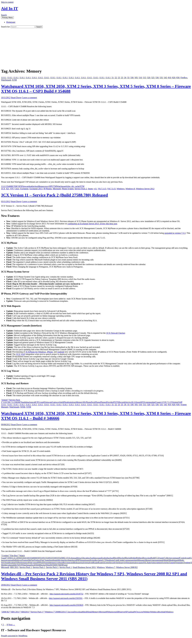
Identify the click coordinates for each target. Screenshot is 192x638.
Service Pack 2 (81, 189)
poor (35, 563)
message (155, 560)
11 (4, 402)
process (113, 612)
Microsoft (57, 189)
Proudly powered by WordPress (14, 636)
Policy (31, 563)
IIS (87, 612)
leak (30, 186)
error (5, 560)
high (61, 402)
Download (78, 612)
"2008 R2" (5, 612)
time (188, 563)
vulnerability (12, 565)
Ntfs (108, 612)
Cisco (16, 189)
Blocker (121, 558)
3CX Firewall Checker (115, 333)
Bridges (139, 558)
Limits (121, 560)
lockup (35, 186)
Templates (179, 563)
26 (125, 77)
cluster (161, 558)
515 (144, 77)
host (51, 560)
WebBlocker (41, 565)
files (84, 612)
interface (64, 560)
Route (95, 563)
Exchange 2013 (36, 189)
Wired (48, 565)
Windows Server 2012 (145, 189)
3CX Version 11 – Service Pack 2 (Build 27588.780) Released (54, 195)
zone (66, 565)
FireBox (184, 77)
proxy (55, 563)
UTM (54, 186)
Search (4, 15)
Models (172, 560)
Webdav (146, 612)
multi (177, 560)
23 (119, 77)
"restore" (4, 400)
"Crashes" (5, 555)
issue (83, 560)
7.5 (67, 612)
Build (153, 558)
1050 (9, 558)
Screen (106, 563)
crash (42, 402)
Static (149, 563)
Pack (93, 402)
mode (161, 560)
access (71, 612)
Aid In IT (9, 8)
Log (125, 560)
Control (183, 558)
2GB (27, 558)
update (152, 402)
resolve (83, 563)
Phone (97, 402)
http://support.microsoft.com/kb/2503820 (66, 605)
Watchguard (6, 80)
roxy (47, 186)
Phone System (68, 189)
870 (11, 189)
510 (140, 77)
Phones (103, 402)
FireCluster (45, 560)
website (162, 612)
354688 (9, 186)
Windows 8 (130, 189)
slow (136, 563)
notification (10, 563)
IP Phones (47, 189)
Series (118, 563)
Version (175, 402)
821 (7, 189)
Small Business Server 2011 (84, 567)
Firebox (37, 560)
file (29, 560)
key (96, 560)
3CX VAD (20, 354)
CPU (38, 402)
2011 (64, 612)
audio (24, 402)
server (123, 563)
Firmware (48, 402)
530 (157, 77)
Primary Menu (7, 18)
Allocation (85, 558)
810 (169, 77)
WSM (22, 407)
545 (165, 77)
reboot (60, 563)
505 (136, 77)
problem (49, 563)
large (100, 560)
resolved (89, 563)
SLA (134, 402)
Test (185, 563)
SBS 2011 (14, 567)
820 (173, 77)
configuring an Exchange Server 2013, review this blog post (92, 224)
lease (112, 560)
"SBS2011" (25, 612)
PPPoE (40, 563)
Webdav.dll (154, 612)
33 (128, 77)
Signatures (130, 563)
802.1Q (65, 558)
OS (16, 563)
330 (131, 77)
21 (113, 77)
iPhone (50, 352)
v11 (95, 189)
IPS (79, 560)
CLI (157, 558)
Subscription (156, 563)
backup (30, 402)
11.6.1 (3, 77)
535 (161, 77)
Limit (116, 560)
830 (177, 77)
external (10, 560)
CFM (14, 186)
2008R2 (58, 612)
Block (115, 558)
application (102, 558)
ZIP (62, 565)
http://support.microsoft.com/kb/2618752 (66, 594)
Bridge (133, 558)
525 (152, 77)
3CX (3, 189)
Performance (23, 563)
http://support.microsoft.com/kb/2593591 (66, 598)
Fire (32, 560)
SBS (118, 612)
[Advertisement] (96, 47)
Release (77, 563)
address (78, 558)
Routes (101, 563)
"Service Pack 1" (37, 612)
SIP (50, 186)
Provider (109, 402)
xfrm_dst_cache (73, 186)
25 (122, 77)
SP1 (127, 612)
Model (166, 560)
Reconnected (68, 563)
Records (122, 402)
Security (112, 563)
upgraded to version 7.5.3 (174, 233)
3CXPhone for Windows (35, 352)
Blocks (127, 558)
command (175, 558)
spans (140, 563)
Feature (25, 560)
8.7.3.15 (12, 402)
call (34, 402)
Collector (167, 558)
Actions (72, 558)
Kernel (92, 560)
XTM (14, 80)
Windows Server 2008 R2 (127, 567)
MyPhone (87, 402)
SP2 (142, 402)
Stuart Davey (16, 97)
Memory (41, 186)
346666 (34, 558)
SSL (145, 563)
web (34, 565)
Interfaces (72, 560)
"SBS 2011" (15, 612)
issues (87, 560)
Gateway (55, 402)
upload (131, 612)
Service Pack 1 (25, 567)
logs (74, 402)
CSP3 (19, 186)
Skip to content (7, 2)
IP (64, 402)
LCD (104, 560)
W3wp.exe (138, 612)
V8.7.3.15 (102, 189)
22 (116, 77)
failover (19, 560)
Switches (165, 563)
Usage (158, 402)
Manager (141, 560)
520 (148, 77)
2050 (18, 558)
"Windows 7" (49, 612)
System (147, 402)
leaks (70, 402)
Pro (44, 563)
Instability (57, 560)
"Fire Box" (14, 555)
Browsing (146, 558)
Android (60, 352)
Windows (120, 189)
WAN (19, 565)
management (132, 560)
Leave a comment (29, 97)
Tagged (172, 563)
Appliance (94, 558)
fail (14, 560)
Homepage (10, 22)
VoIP (180, 402)
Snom (90, 189)
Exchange (24, 189)
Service (128, 402)
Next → (11, 625)
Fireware (25, 186)
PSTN (116, 402)
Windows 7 (110, 567)
